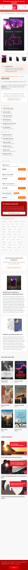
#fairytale (10, 229)
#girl (14, 231)
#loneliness (4, 237)
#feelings (4, 231)
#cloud (17, 224)
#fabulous (4, 229)
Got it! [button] (14, 567)
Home (2, 13)
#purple (9, 242)
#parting (12, 239)
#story (11, 249)
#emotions (21, 226)
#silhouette (9, 247)
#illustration (19, 231)
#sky (14, 247)
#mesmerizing (21, 237)
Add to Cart (22, 169)
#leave (15, 234)
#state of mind (4, 249)
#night (3, 239)
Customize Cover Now (15, 213)
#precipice (4, 242)
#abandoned (4, 221)
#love (10, 237)
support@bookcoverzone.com (13, 99)
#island (3, 234)
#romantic (10, 244)
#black (3, 224)
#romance (4, 244)
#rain (15, 242)
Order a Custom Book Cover (14, 267)
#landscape (9, 234)
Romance (23, 13)
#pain (8, 239)
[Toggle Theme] (25, 7)
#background (23, 221)
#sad (15, 244)
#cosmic (22, 224)
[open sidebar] (3, 7)
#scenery (20, 244)
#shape (3, 247)
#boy (8, 224)
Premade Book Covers (10, 13)
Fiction (17, 13)
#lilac (20, 234)
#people (18, 239)
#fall (15, 229)
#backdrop (16, 221)
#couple (3, 226)
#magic (14, 237)
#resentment (20, 242)
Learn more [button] (17, 563)
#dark (8, 226)
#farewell (20, 229)
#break (12, 224)
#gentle (9, 231)
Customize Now (15, 34)
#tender (16, 249)
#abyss (10, 221)
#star (24, 247)
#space (19, 247)
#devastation (14, 226)
